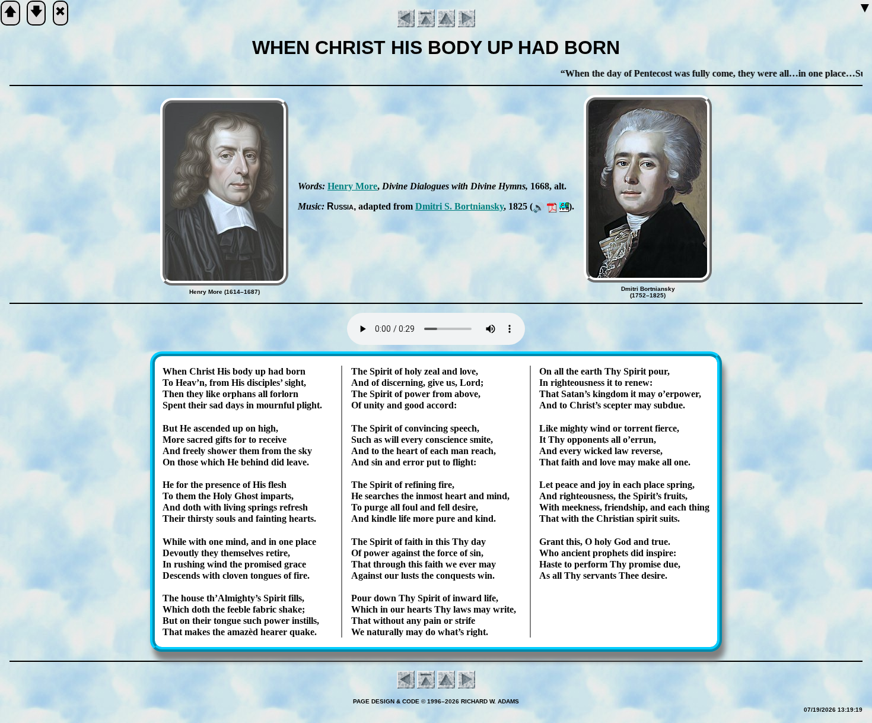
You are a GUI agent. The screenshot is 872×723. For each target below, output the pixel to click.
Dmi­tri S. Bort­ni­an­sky (459, 206)
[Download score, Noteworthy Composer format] (564, 206)
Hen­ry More (352, 186)
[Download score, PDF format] (552, 206)
